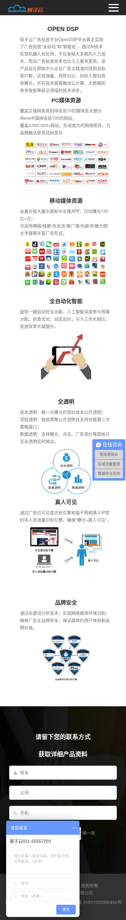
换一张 (88, 833)
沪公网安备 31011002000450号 (91, 902)
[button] (63, 7)
